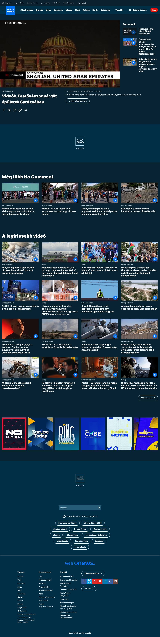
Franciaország (81, 541)
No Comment (8, 205)
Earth (95, 10)
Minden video (147, 398)
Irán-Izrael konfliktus (67, 523)
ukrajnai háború (60, 529)
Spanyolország (100, 529)
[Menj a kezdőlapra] (10, 10)
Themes (21, 572)
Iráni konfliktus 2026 (93, 523)
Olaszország (72, 535)
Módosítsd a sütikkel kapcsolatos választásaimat (68, 615)
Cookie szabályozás (68, 589)
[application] (60, 53)
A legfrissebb (26, 10)
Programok (22, 607)
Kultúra (86, 10)
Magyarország (8, 341)
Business (58, 10)
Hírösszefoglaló (45, 580)
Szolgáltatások (45, 572)
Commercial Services (68, 580)
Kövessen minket (46, 590)
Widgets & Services (47, 597)
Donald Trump (80, 529)
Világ (48, 10)
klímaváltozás (80, 547)
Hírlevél (88, 589)
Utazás (69, 10)
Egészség (105, 10)
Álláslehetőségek (67, 603)
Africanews (43, 601)
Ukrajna (56, 535)
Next (77, 10)
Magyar (7, 3)
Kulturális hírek (88, 380)
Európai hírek (8, 264)
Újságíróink (22, 611)
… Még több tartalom (78, 101)
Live (154, 10)
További (63, 572)
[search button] (79, 3)
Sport (84, 264)
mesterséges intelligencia (96, 535)
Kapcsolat (64, 599)
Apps (41, 594)
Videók (20, 604)
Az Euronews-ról (66, 576)
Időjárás (42, 583)
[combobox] (91, 3)
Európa (39, 10)
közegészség (62, 541)
